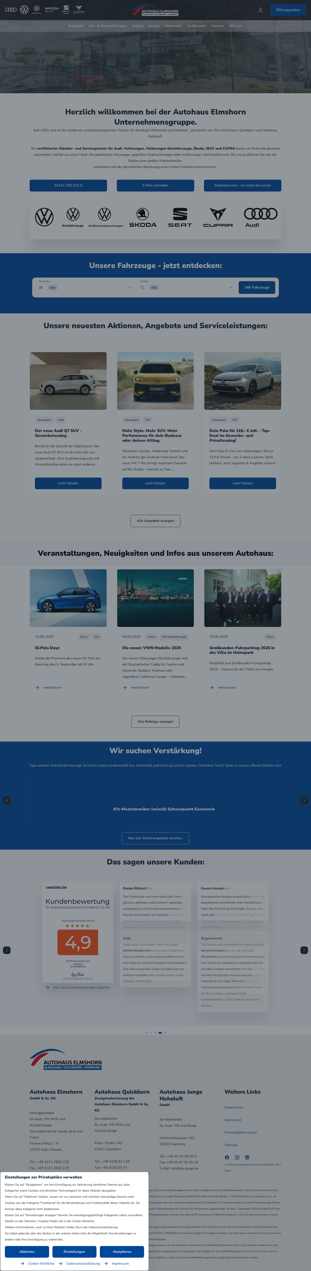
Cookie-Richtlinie (41, 1263)
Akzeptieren (122, 1251)
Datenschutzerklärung (83, 1263)
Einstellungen (74, 1251)
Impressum (120, 1263)
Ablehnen (26, 1251)
